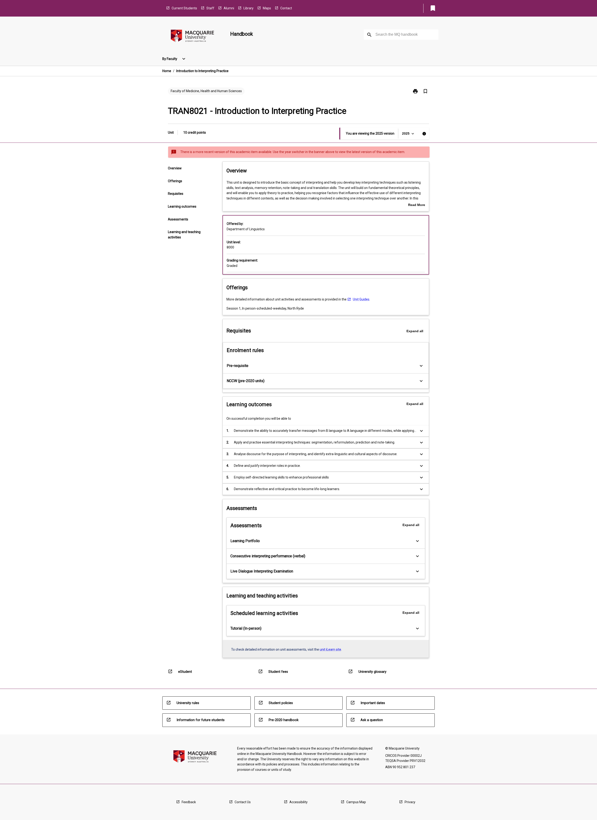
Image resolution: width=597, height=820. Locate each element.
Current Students (184, 8)
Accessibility (298, 802)
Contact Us (243, 802)
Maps (267, 8)
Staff (210, 8)
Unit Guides (361, 299)
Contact (286, 8)
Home (166, 71)
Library (248, 8)
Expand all (414, 331)
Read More (416, 205)
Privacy (410, 802)
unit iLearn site (330, 649)
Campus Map (356, 802)
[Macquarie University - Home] (192, 36)
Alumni (229, 8)
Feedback (189, 802)
